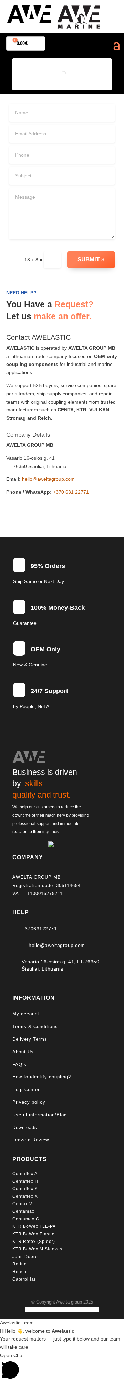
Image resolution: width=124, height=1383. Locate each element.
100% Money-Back (58, 607)
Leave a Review (30, 1140)
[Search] (72, 74)
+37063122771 (39, 928)
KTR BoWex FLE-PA (34, 1226)
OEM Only (45, 649)
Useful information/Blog (39, 1114)
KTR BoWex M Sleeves (37, 1249)
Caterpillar (24, 1279)
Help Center (26, 1089)
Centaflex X (25, 1196)
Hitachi (20, 1271)
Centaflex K (25, 1188)
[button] (62, 1367)
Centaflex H (25, 1181)
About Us (23, 1051)
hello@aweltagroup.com (48, 479)
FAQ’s (19, 1064)
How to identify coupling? (41, 1076)
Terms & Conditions (35, 1026)
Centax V (22, 1203)
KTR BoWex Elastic (33, 1234)
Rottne (20, 1264)
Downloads (24, 1127)
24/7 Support (49, 691)
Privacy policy (28, 1102)
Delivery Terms (29, 1039)
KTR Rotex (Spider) (33, 1241)
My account (25, 1013)
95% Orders (48, 566)
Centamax (24, 1211)
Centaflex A (25, 1173)
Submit (89, 259)
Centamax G (25, 1219)
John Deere (25, 1256)
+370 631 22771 (71, 492)
